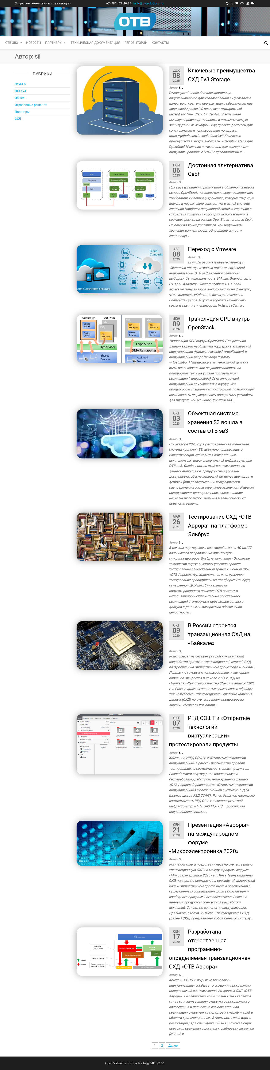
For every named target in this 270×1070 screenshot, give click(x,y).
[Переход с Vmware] (120, 269)
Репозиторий (135, 43)
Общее (19, 98)
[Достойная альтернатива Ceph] (120, 185)
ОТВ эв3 (11, 43)
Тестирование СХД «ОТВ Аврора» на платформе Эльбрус (219, 525)
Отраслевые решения (31, 105)
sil (181, 87)
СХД (18, 119)
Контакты (160, 43)
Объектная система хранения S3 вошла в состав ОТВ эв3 (215, 422)
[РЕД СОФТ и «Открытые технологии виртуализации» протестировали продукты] (120, 744)
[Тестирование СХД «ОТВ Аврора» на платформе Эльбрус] (120, 536)
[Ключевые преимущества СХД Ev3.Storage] (120, 100)
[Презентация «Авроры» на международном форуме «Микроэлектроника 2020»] (120, 843)
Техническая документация (95, 43)
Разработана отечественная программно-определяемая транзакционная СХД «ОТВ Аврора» (209, 949)
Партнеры (53, 43)
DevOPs (20, 84)
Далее (173, 1045)
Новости (33, 43)
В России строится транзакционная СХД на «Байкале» (219, 634)
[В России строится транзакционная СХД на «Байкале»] (120, 645)
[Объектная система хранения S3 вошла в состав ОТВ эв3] (120, 433)
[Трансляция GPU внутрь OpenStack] (120, 339)
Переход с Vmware (212, 249)
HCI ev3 (20, 91)
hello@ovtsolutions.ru (148, 3)
